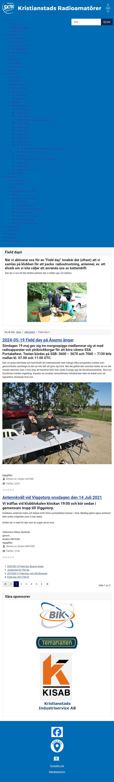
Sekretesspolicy (57, 771)
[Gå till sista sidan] (47, 584)
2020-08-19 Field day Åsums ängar (25, 566)
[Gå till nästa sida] (41, 584)
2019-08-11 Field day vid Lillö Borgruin (27, 573)
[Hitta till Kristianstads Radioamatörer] (57, 745)
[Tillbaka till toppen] (109, 776)
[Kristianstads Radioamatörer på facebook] (57, 731)
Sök (108, 22)
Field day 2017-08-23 (18, 577)
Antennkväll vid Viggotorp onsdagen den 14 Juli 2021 (52, 497)
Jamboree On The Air (18, 570)
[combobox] (86, 22)
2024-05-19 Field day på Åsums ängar (38, 340)
